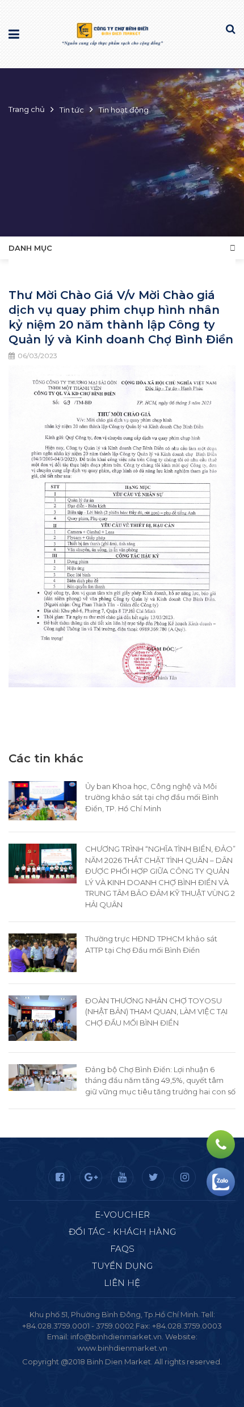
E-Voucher (122, 1214)
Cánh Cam (152, 1372)
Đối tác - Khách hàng (122, 1231)
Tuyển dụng (122, 1265)
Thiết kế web (95, 1372)
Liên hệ (122, 1282)
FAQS (122, 1248)
